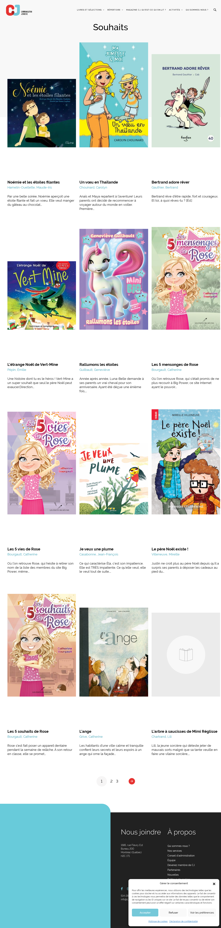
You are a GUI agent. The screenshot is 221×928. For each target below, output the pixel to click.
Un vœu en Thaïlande (98, 182)
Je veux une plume (96, 549)
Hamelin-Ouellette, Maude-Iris (29, 187)
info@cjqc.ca (128, 899)
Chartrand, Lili (162, 736)
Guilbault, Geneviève (94, 370)
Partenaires (173, 870)
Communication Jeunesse (19, 10)
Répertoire (114, 10)
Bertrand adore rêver (171, 182)
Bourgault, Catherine (167, 370)
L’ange (85, 731)
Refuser (173, 912)
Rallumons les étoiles (98, 364)
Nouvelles (173, 874)
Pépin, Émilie (16, 370)
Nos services (174, 850)
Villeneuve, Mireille (166, 554)
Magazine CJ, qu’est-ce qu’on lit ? (146, 10)
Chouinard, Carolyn (93, 187)
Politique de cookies (158, 921)
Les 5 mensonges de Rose (175, 364)
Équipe (171, 860)
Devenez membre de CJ (181, 865)
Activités (174, 10)
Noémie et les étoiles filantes (33, 182)
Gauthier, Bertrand (165, 187)
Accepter (145, 912)
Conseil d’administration (181, 855)
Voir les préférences (202, 912)
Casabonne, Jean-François (98, 554)
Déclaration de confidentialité (183, 921)
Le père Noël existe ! (170, 549)
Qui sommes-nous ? (197, 10)
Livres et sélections (89, 10)
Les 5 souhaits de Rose (28, 731)
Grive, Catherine (91, 736)
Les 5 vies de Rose (23, 549)
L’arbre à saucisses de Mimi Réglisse (184, 731)
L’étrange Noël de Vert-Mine (32, 364)
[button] (214, 883)
